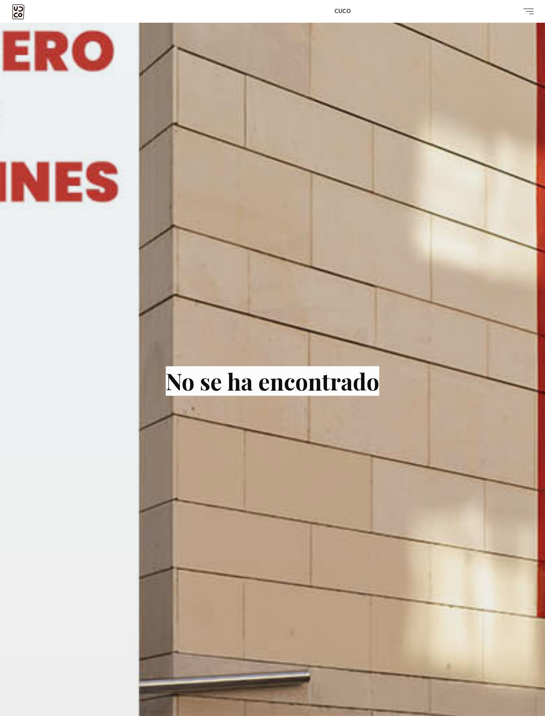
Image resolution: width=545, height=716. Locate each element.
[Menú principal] (528, 11)
